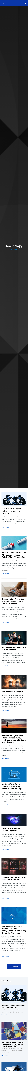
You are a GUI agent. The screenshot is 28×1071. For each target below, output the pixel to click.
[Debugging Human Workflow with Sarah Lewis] (14, 638)
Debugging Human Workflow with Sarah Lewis (13, 648)
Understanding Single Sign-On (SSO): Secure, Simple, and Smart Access (13, 601)
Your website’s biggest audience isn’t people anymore (11, 511)
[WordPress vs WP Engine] (14, 681)
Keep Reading (5, 527)
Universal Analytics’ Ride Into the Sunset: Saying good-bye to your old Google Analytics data (13, 739)
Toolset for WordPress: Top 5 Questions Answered (13, 878)
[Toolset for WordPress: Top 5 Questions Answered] (14, 866)
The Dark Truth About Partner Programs (10, 829)
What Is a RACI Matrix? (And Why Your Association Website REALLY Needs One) (13, 555)
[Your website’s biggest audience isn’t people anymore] (14, 499)
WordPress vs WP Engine (12, 691)
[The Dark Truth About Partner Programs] (14, 819)
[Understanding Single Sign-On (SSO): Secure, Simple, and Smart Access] (14, 589)
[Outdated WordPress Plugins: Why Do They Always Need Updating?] (14, 774)
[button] (14, 966)
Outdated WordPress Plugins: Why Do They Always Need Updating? (11, 786)
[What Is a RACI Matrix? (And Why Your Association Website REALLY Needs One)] (14, 543)
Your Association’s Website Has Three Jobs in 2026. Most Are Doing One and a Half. (12, 1044)
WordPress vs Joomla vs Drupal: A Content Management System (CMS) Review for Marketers (13, 929)
